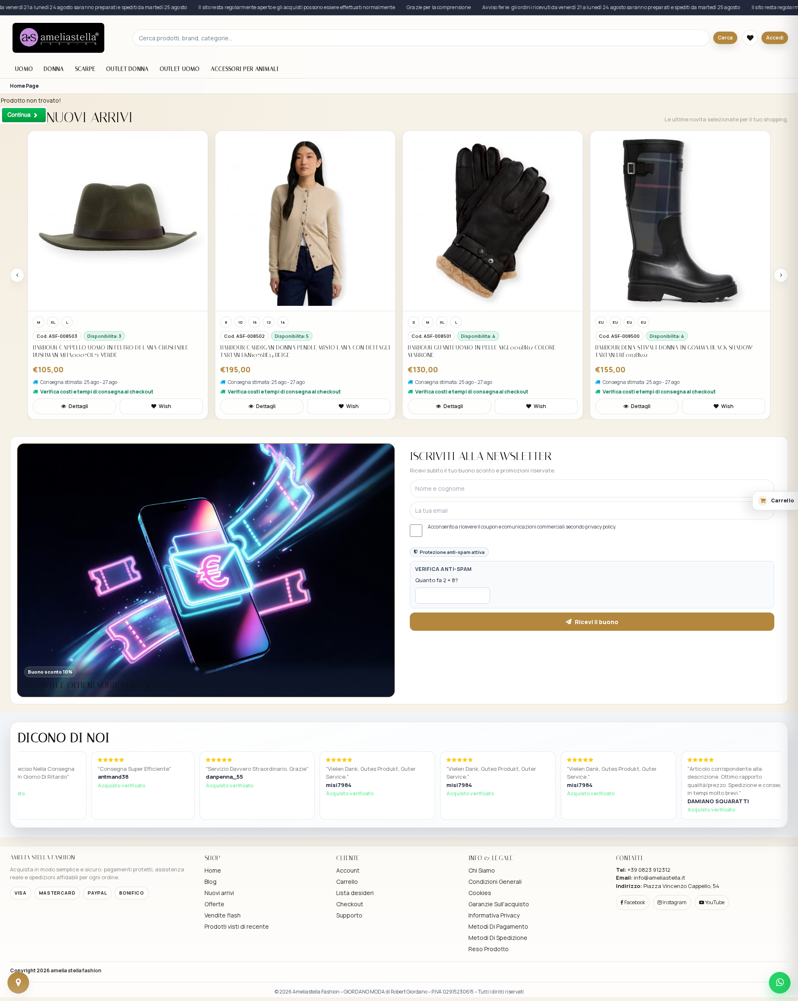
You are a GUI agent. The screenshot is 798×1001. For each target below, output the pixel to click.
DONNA (54, 68)
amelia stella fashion (76, 970)
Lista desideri (355, 893)
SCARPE (85, 68)
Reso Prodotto (488, 949)
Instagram (674, 902)
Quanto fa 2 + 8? (436, 580)
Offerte (214, 904)
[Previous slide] (17, 275)
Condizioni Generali (495, 881)
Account (348, 870)
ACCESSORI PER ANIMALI (245, 68)
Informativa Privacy (494, 915)
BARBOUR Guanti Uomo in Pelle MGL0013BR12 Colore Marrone (482, 351)
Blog (210, 881)
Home (212, 870)
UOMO (24, 68)
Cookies (479, 893)
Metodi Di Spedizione (497, 938)
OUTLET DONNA (127, 68)
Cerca (725, 37)
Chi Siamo (481, 870)
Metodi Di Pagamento (498, 926)
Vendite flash (222, 915)
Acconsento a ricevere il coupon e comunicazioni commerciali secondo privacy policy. (522, 527)
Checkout (349, 904)
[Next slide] (781, 275)
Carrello (347, 881)
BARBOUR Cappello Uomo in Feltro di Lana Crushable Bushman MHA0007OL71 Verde (110, 351)
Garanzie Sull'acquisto (498, 904)
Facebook (634, 902)
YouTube (714, 902)
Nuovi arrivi (219, 893)
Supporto (349, 915)
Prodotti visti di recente (236, 926)
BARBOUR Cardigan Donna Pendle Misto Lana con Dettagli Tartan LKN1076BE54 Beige (305, 351)
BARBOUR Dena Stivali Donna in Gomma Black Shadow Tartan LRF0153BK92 (673, 351)
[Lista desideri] (750, 38)
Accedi (774, 37)
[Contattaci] (18, 983)
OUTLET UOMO (180, 68)
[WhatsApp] (780, 983)
